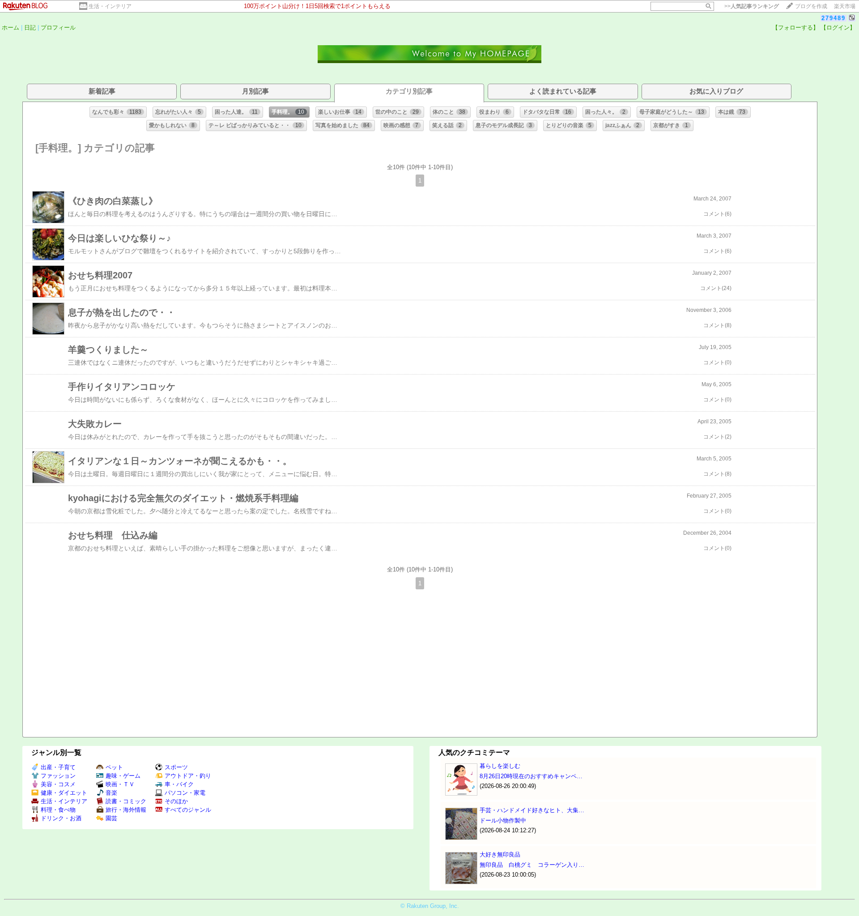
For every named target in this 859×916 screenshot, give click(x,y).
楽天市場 (844, 6)
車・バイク (179, 784)
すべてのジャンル (188, 809)
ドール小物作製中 (503, 820)
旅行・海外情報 (126, 809)
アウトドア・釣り (188, 775)
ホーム (10, 27)
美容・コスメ (58, 784)
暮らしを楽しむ (500, 766)
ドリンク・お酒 (61, 818)
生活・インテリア (110, 6)
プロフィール (58, 27)
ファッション (58, 775)
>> (751, 6)
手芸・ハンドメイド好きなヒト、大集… (532, 810)
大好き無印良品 (500, 854)
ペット (114, 767)
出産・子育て (58, 767)
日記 (30, 27)
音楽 (111, 792)
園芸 (111, 818)
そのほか (176, 801)
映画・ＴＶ (120, 784)
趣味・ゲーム (123, 775)
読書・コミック (126, 801)
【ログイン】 (838, 27)
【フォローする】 (795, 27)
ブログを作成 (811, 6)
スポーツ (176, 767)
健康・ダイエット (64, 792)
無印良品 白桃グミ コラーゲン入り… (532, 864)
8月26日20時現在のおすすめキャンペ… (531, 776)
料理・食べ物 (58, 809)
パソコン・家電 (185, 792)
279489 (833, 18)
